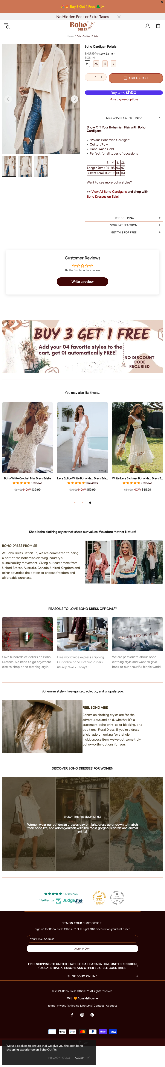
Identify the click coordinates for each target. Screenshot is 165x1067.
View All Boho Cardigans (109, 192)
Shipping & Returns (80, 1005)
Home (70, 36)
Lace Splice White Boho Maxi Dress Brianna (82, 478)
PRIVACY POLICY (59, 1057)
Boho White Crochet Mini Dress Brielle (27, 478)
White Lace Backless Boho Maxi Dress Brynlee (137, 478)
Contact (99, 1005)
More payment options (124, 99)
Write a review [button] (83, 282)
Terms (51, 1005)
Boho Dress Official (82, 26)
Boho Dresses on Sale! (103, 196)
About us (111, 1005)
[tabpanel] (82, 451)
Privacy (61, 1005)
